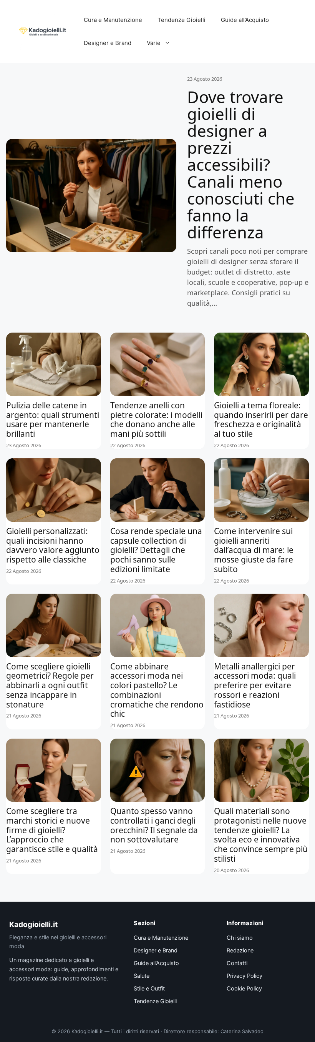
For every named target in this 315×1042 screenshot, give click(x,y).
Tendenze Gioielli (182, 19)
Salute (141, 975)
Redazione (240, 950)
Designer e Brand (107, 43)
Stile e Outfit (149, 988)
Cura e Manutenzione (113, 19)
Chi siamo (240, 937)
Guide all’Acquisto (245, 19)
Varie (154, 43)
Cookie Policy (244, 988)
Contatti (237, 963)
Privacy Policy (244, 975)
